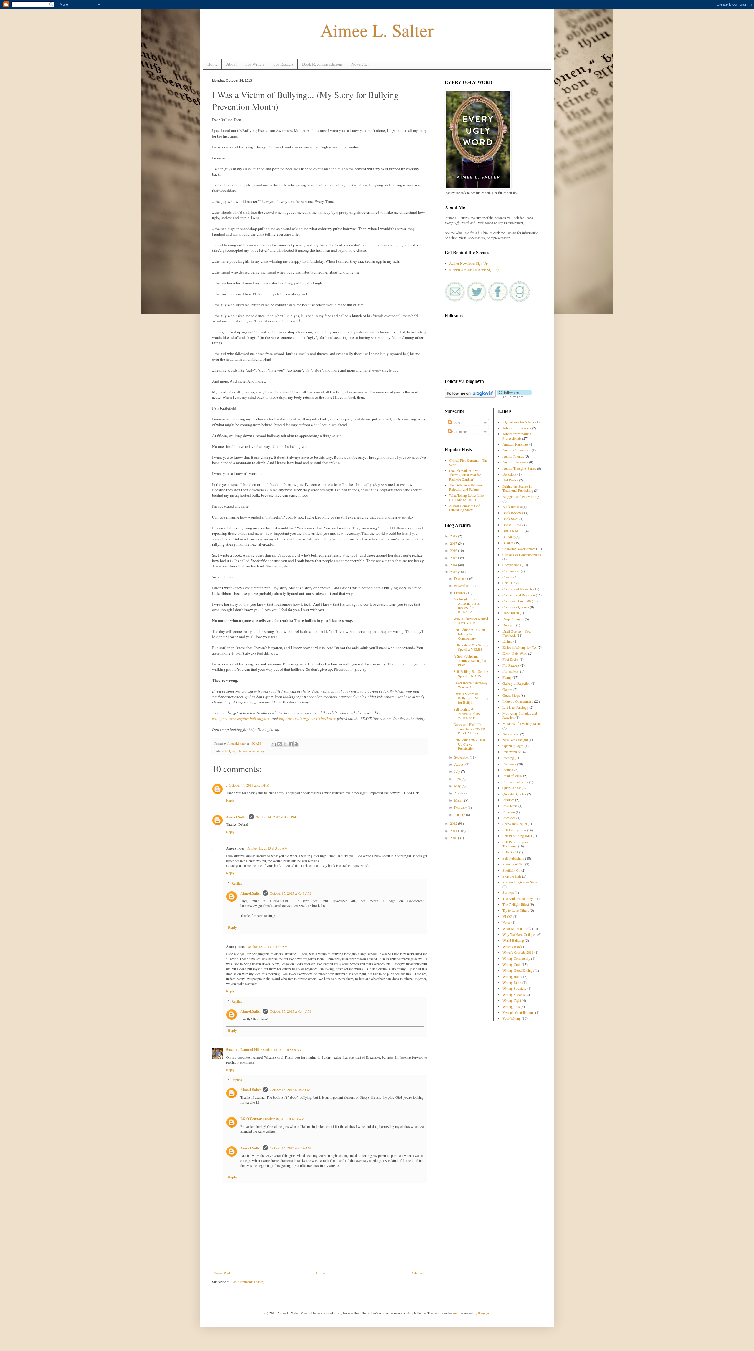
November (462, 585)
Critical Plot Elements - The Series (468, 462)
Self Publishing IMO (517, 835)
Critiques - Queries (515, 607)
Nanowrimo (510, 733)
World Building (513, 940)
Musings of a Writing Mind (521, 723)
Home (212, 64)
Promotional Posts (515, 781)
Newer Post (222, 1273)
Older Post (418, 1273)
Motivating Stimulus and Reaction (519, 715)
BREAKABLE (513, 530)
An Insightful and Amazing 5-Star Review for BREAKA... (467, 605)
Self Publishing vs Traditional (515, 844)
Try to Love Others (515, 910)
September (462, 757)
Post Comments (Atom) (247, 1281)
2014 (454, 564)
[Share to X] (285, 744)
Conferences (511, 571)
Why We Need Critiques (519, 934)
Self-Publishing (513, 858)
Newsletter (360, 64)
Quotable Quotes (514, 794)
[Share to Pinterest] (296, 744)
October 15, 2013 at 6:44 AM (290, 1011)
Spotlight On (511, 870)
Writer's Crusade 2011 (517, 952)
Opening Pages (513, 745)
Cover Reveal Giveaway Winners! (470, 684)
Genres (507, 689)
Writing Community (516, 958)
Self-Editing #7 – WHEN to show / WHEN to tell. (468, 713)
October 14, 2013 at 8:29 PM (276, 816)
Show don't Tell (513, 864)
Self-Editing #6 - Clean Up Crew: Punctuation (470, 744)
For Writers (254, 64)
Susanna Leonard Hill (242, 1049)
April (458, 793)
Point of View (512, 775)
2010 (454, 837)
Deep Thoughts (513, 619)
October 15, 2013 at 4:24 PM (290, 1089)
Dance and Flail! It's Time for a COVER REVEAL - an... (469, 728)
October (460, 592)
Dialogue (508, 624)
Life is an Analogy (515, 707)
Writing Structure (514, 988)
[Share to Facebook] (291, 744)
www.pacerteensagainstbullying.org (241, 718)
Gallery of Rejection (516, 683)
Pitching (508, 757)
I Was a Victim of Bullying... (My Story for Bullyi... (471, 698)
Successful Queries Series (520, 882)
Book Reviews (512, 512)
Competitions (511, 564)
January (460, 814)
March (459, 800)
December (461, 578)
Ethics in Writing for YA (519, 647)
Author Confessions (516, 450)
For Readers (283, 64)
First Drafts (510, 659)
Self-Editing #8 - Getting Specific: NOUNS (471, 673)
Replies (237, 883)
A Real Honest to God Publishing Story (464, 507)
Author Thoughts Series (519, 468)
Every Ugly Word (514, 653)
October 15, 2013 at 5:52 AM (267, 946)
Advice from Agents (516, 428)
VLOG (507, 916)
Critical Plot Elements (517, 589)
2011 (454, 830)
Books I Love (512, 524)
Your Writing (511, 1018)
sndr (456, 1313)
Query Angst (511, 787)
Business (508, 542)
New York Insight (515, 739)
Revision (508, 811)
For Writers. (510, 671)
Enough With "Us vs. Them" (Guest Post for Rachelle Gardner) (465, 474)
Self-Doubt (510, 852)
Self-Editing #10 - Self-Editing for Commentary (470, 633)
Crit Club (508, 582)
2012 (454, 823)
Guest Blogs (511, 695)
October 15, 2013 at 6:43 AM (290, 893)
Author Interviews (515, 462)
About (231, 64)
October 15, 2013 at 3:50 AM (267, 848)
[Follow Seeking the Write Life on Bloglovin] (514, 396)
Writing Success (513, 994)
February (461, 807)
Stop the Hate (511, 876)
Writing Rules (512, 982)
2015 (454, 557)
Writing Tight (511, 1000)
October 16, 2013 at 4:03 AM (284, 1118)
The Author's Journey (250, 751)
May (458, 785)
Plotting (507, 769)
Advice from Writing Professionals (516, 435)
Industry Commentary (517, 701)
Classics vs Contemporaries (521, 554)
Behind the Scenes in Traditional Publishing (517, 488)
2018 (454, 536)
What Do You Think (516, 928)
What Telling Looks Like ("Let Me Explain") (466, 497)
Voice (506, 922)
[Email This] (274, 744)
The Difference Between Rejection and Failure (466, 487)
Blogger (483, 1313)
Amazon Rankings (515, 444)
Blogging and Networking (520, 496)
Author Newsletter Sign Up (468, 263)
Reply (230, 800)
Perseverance (511, 751)
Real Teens (509, 805)
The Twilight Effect (515, 904)
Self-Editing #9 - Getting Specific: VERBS (471, 647)
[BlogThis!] (279, 744)
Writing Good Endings (518, 970)
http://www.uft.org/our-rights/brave (307, 718)
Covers (507, 576)
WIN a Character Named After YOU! (471, 620)
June (458, 778)
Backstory (509, 474)
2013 (454, 571)
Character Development (518, 548)
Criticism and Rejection (518, 594)
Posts (456, 422)
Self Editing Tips (514, 829)
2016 (454, 550)
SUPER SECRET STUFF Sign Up (474, 269)
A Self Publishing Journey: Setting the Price (470, 660)
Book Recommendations (322, 64)
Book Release (512, 506)
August (459, 764)
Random (508, 799)
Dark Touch (510, 612)
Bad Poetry (510, 480)
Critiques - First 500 (516, 601)
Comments (459, 431)
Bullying (230, 751)
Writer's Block (512, 946)
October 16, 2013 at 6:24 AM (290, 1147)
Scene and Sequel (514, 823)
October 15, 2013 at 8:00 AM (281, 1049)
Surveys (508, 892)
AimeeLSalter (237, 743)
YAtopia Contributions (518, 1012)
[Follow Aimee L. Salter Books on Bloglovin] (470, 396)
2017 (454, 543)
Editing (507, 641)
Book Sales (510, 518)
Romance (508, 817)
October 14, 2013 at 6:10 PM (249, 785)
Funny (507, 677)
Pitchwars (509, 763)
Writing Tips (511, 1006)
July (457, 771)
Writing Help (511, 976)
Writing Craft (511, 964)
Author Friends (513, 456)
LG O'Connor (251, 1118)
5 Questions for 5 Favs (518, 422)
